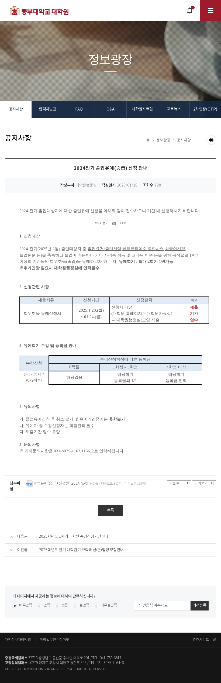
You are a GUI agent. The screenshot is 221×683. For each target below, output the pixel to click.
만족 (47, 605)
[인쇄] (211, 140)
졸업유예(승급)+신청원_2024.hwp (60, 483)
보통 (64, 605)
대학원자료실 (142, 109)
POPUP (189, 13)
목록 (110, 510)
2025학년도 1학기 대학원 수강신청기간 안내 (74, 536)
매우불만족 (109, 605)
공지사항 (16, 109)
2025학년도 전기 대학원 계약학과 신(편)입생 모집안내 (81, 550)
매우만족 (25, 605)
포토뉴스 (174, 109)
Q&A (110, 109)
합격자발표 (47, 109)
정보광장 (163, 140)
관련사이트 (201, 639)
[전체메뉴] (210, 10)
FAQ (79, 109)
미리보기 (201, 483)
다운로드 (176, 483)
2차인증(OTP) (205, 109)
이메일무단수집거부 (54, 639)
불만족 (84, 605)
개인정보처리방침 (18, 639)
